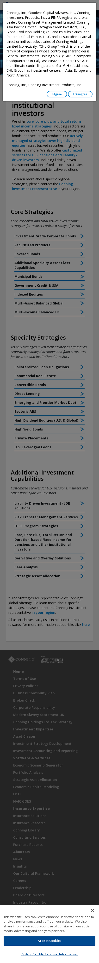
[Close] (92, 910)
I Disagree (80, 94)
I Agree (57, 94)
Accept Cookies (49, 940)
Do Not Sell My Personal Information (49, 954)
